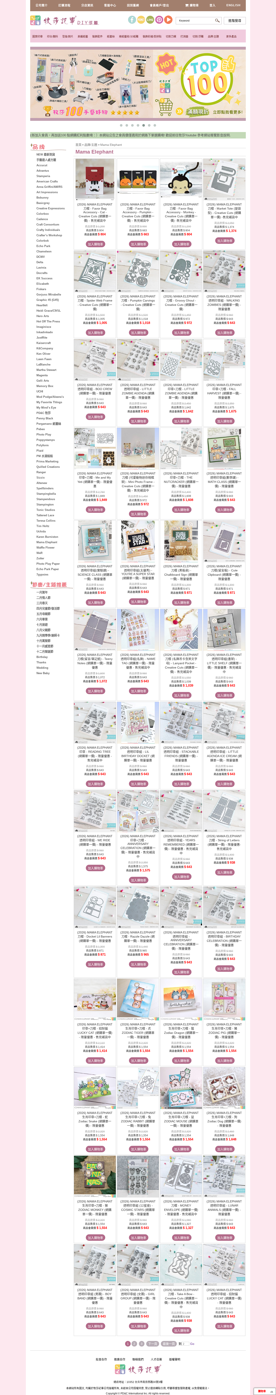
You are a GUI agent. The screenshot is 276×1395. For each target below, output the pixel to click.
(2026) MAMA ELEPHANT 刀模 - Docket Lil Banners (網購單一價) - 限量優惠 (95, 936)
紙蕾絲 (111, 36)
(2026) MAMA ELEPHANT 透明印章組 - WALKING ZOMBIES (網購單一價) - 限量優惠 (224, 303)
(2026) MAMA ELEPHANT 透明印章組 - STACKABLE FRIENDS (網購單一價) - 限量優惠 (181, 754)
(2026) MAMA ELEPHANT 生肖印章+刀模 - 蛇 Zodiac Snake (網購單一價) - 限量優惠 (95, 1119)
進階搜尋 (234, 20)
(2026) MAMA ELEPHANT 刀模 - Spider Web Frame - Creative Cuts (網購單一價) (95, 303)
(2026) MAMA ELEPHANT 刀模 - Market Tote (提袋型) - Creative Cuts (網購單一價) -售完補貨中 (224, 211)
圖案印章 (37, 36)
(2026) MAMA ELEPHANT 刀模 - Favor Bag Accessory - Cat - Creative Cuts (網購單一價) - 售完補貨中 (95, 212)
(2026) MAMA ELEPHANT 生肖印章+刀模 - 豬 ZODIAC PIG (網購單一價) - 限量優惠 (224, 1031)
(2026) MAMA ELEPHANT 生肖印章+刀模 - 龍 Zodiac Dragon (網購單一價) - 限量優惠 (181, 1031)
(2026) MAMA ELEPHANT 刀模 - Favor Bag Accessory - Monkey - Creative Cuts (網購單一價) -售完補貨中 (181, 212)
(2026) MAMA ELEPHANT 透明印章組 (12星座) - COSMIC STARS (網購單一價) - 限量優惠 (138, 1208)
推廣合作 (119, 1359)
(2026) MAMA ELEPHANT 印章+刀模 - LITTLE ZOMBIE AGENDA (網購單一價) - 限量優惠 (181, 391)
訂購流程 (64, 5)
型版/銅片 (67, 36)
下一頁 (152, 1343)
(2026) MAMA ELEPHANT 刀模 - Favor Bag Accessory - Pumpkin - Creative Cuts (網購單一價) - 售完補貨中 (138, 212)
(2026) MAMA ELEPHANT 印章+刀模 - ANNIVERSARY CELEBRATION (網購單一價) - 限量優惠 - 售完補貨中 (138, 846)
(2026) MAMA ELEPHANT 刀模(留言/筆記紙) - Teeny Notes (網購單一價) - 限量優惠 (95, 661)
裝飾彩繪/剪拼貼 (152, 36)
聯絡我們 (138, 1359)
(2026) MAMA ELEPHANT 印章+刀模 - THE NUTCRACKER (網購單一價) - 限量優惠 (181, 480)
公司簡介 (42, 5)
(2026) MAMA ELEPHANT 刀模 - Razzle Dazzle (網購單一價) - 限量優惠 (138, 936)
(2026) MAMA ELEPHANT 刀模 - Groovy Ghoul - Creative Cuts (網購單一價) (181, 303)
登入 (213, 5)
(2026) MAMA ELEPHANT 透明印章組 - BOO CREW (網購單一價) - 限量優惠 (95, 389)
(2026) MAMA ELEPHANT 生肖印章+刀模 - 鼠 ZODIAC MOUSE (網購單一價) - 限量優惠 (181, 1119)
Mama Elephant (111, 144)
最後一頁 (169, 1343)
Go (191, 1343)
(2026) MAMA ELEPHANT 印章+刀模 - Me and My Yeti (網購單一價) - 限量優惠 (95, 480)
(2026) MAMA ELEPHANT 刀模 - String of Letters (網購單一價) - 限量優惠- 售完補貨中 (224, 842)
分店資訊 (87, 5)
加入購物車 (95, 244)
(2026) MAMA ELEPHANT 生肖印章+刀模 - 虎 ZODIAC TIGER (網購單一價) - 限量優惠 (138, 1031)
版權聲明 (174, 1359)
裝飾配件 (97, 36)
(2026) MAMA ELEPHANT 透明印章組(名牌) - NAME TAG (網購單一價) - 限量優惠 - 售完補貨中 (138, 661)
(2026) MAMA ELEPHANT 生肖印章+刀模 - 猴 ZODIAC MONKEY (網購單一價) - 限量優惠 (95, 1208)
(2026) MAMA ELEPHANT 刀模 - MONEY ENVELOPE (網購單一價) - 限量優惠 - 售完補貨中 (181, 1208)
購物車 (194, 5)
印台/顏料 (52, 36)
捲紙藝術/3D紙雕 (128, 36)
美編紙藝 (83, 36)
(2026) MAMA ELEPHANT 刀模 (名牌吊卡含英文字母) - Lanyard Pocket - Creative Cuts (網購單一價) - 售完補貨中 (181, 663)
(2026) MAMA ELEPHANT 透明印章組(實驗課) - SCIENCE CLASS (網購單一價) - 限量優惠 (95, 573)
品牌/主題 (213, 36)
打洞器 (184, 36)
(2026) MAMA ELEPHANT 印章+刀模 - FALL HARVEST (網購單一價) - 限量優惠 (224, 391)
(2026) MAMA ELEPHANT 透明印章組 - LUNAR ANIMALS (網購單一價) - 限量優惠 (224, 1208)
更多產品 (231, 36)
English (233, 5)
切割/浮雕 (198, 36)
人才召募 (156, 1359)
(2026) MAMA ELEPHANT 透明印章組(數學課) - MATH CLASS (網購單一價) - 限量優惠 (224, 480)
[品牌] (51, 148)
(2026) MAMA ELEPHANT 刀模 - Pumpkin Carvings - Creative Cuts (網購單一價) (138, 303)
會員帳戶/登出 (159, 5)
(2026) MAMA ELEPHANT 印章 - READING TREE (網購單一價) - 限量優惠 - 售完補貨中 (95, 754)
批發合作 (101, 1359)
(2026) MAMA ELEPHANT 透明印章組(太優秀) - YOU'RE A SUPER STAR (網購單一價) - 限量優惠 (138, 572)
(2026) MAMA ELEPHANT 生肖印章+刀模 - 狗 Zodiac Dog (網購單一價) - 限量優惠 (224, 1119)
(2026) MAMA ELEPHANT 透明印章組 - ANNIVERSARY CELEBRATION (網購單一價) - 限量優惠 (181, 940)
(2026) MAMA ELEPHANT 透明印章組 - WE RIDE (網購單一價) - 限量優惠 (95, 840)
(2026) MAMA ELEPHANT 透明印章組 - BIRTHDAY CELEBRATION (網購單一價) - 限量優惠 (224, 939)
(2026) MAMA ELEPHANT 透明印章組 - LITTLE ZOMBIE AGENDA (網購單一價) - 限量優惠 (138, 391)
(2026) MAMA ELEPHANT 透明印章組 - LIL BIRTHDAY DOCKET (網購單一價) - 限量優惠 (138, 754)
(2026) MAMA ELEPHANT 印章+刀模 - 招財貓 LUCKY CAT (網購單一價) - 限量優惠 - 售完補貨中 (95, 1031)
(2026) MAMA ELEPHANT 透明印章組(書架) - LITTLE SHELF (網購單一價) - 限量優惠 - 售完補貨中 (224, 663)
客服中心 (110, 5)
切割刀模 (171, 36)
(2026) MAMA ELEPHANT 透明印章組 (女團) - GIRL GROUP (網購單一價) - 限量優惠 (138, 1296)
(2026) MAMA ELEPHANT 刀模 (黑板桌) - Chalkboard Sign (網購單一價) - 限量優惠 (181, 573)
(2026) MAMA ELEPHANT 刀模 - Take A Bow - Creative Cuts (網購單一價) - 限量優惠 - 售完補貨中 (181, 1298)
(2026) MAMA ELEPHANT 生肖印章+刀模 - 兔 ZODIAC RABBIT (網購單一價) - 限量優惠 (138, 1119)
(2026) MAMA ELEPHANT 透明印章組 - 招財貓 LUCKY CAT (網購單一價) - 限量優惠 (224, 1296)
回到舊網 (133, 5)
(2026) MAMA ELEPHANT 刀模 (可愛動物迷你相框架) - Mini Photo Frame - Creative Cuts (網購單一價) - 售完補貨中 (138, 482)
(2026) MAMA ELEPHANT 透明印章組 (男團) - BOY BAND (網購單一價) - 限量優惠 (95, 1296)
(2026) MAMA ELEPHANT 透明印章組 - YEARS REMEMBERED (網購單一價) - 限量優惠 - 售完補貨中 (181, 844)
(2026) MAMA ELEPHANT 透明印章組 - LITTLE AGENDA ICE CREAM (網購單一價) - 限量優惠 (224, 754)
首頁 (78, 144)
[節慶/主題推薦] (51, 586)
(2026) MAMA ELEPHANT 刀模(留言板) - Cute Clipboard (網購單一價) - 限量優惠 (224, 573)
